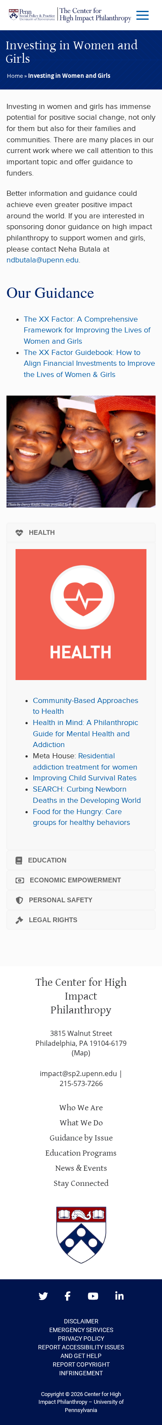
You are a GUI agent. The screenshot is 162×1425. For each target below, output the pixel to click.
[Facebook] (68, 1297)
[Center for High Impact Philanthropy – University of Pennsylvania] (70, 15)
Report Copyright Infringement (81, 1369)
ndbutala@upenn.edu (42, 260)
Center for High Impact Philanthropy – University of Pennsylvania (81, 1402)
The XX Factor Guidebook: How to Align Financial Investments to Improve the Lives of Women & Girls (89, 363)
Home (15, 76)
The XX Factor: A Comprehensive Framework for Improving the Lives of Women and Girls (87, 330)
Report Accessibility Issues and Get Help (81, 1351)
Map (81, 1053)
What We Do (81, 1123)
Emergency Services (81, 1329)
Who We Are (81, 1108)
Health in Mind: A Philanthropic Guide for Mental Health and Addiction (85, 733)
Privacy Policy (81, 1338)
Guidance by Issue (81, 1138)
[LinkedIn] (119, 1297)
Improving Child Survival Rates (85, 778)
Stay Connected (81, 1184)
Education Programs (81, 1153)
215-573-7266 (81, 1083)
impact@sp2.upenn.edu (78, 1073)
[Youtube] (93, 1297)
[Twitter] (43, 1297)
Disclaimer (81, 1321)
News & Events (81, 1168)
